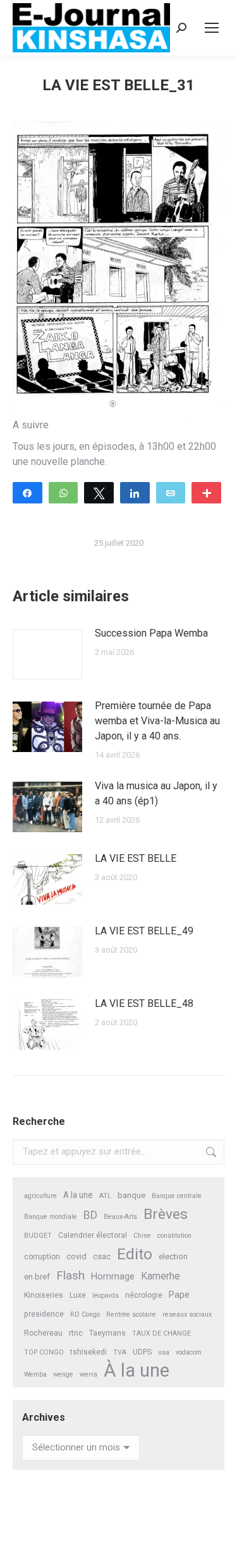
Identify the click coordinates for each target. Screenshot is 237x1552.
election (173, 1256)
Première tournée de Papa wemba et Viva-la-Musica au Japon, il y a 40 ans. (157, 721)
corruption (42, 1256)
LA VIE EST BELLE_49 (144, 931)
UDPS (142, 1352)
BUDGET (38, 1236)
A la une (78, 1195)
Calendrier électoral (92, 1235)
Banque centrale (177, 1196)
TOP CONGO (44, 1352)
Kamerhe (160, 1276)
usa (163, 1352)
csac (102, 1256)
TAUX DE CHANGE (161, 1333)
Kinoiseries (43, 1295)
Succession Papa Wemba (151, 633)
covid (76, 1256)
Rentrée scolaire (131, 1314)
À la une (136, 1370)
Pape (179, 1294)
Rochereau (43, 1333)
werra (88, 1374)
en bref (37, 1276)
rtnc (76, 1333)
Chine (142, 1236)
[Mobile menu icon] (211, 27)
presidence (44, 1314)
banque (131, 1195)
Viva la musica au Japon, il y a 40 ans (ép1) (156, 793)
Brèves (165, 1214)
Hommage (113, 1276)
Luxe (78, 1295)
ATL (105, 1196)
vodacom (189, 1352)
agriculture (40, 1196)
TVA (119, 1352)
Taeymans (107, 1333)
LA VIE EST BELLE (135, 858)
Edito (134, 1253)
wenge (63, 1374)
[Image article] (47, 654)
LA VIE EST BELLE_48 (144, 1003)
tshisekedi (88, 1352)
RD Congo (85, 1314)
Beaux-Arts (120, 1217)
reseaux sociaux (187, 1314)
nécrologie (143, 1295)
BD (90, 1215)
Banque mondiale (50, 1217)
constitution (174, 1236)
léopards (105, 1295)
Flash (70, 1275)
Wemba (35, 1374)
